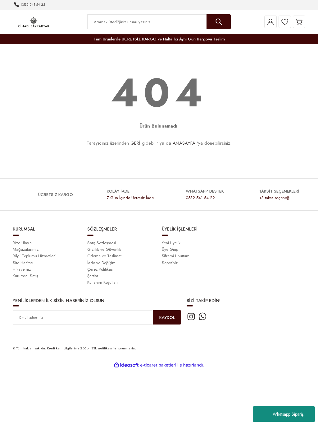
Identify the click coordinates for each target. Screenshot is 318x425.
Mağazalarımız (26, 249)
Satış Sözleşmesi (101, 243)
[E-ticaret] (158, 365)
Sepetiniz (170, 263)
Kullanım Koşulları (102, 282)
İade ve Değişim (101, 263)
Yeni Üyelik (171, 243)
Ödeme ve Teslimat (104, 256)
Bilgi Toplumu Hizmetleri (34, 256)
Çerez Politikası (100, 269)
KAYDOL (167, 317)
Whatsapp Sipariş (288, 414)
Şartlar (92, 276)
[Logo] (34, 21)
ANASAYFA (184, 143)
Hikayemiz (22, 269)
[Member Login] (270, 22)
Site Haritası (23, 263)
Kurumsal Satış (25, 276)
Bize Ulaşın (22, 243)
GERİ (135, 143)
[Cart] (299, 22)
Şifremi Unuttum (175, 256)
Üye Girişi (170, 249)
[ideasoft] (126, 365)
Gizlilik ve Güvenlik (104, 249)
